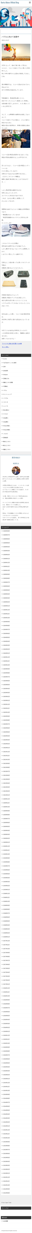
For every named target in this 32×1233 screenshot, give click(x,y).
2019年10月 (6, 854)
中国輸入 (5, 386)
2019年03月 (6, 881)
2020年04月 (6, 830)
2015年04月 (6, 1067)
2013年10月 (6, 1138)
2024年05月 (6, 637)
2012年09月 (6, 1189)
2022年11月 (6, 708)
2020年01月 (6, 842)
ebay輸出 (5, 421)
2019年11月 (6, 850)
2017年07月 (6, 960)
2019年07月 (6, 866)
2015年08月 (6, 1051)
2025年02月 (6, 602)
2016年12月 (6, 988)
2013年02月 (6, 1169)
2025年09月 (6, 574)
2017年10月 (6, 948)
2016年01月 (6, 1031)
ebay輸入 (5, 418)
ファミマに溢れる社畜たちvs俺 (12, 343)
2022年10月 (6, 712)
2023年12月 (6, 657)
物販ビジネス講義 (8, 382)
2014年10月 (6, 1090)
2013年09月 (6, 1141)
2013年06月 (6, 1153)
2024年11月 (6, 613)
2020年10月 (6, 806)
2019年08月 (6, 862)
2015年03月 (6, 1070)
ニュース (5, 406)
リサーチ (5, 402)
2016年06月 (6, 1011)
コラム (5, 390)
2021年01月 (6, 795)
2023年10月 (6, 665)
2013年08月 (6, 1145)
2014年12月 (6, 1082)
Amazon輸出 (6, 429)
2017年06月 (6, 964)
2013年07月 (6, 1149)
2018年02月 (6, 933)
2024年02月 (6, 649)
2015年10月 (6, 1043)
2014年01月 (6, 1126)
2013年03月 (6, 1165)
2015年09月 (6, 1047)
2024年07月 (6, 629)
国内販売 (5, 437)
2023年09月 (6, 669)
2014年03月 (6, 1118)
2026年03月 (6, 550)
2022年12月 (6, 704)
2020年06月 (6, 822)
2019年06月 (6, 870)
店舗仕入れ (6, 378)
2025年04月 (6, 594)
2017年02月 (6, 980)
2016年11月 (6, 992)
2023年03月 (6, 692)
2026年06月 (6, 539)
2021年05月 (6, 779)
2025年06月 (6, 586)
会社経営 (5, 370)
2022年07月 (6, 724)
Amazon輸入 (6, 425)
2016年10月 (6, 996)
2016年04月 (6, 1019)
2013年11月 (6, 1133)
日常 (4, 366)
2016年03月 (6, 1023)
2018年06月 (6, 917)
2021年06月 (6, 775)
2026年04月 (6, 546)
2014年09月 (6, 1094)
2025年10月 (6, 570)
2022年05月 (6, 732)
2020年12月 (6, 799)
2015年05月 (6, 1063)
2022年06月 (6, 728)
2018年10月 (6, 901)
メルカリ (5, 433)
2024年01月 (6, 653)
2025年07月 (6, 582)
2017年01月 (6, 984)
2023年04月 (6, 688)
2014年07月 (6, 1102)
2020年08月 (6, 814)
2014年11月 (6, 1086)
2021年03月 (6, 787)
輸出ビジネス (6, 441)
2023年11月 (6, 661)
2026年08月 (6, 531)
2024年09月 (6, 621)
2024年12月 (6, 609)
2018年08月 (6, 909)
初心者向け (6, 410)
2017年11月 (6, 944)
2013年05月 (6, 1157)
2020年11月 (6, 803)
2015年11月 (6, 1039)
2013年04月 (6, 1161)
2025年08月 (6, 578)
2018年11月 (6, 897)
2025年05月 (6, 590)
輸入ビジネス (6, 445)
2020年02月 (6, 838)
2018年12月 (6, 893)
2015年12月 (6, 1035)
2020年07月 (6, 818)
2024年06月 (6, 633)
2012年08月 (6, 1193)
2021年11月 (6, 755)
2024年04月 (6, 641)
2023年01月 (6, 700)
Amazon (5, 374)
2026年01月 (6, 558)
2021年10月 (6, 759)
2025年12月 (6, 562)
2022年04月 (6, 736)
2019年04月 (6, 877)
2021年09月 (6, 763)
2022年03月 (6, 739)
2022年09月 (6, 716)
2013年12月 (6, 1130)
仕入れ (5, 358)
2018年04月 (6, 925)
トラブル (5, 398)
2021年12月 (6, 751)
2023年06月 (6, 680)
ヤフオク (5, 414)
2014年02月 (6, 1122)
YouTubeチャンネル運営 (9, 362)
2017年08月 (6, 956)
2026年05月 (6, 542)
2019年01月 (6, 889)
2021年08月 (6, 767)
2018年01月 (6, 936)
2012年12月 (6, 1177)
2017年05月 (6, 968)
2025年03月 (6, 598)
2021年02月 (6, 791)
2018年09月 (6, 905)
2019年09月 (6, 858)
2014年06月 (6, 1106)
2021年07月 (6, 771)
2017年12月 (6, 940)
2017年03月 (6, 976)
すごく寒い (5, 347)
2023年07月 (6, 676)
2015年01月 (6, 1078)
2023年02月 (6, 696)
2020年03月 (6, 834)
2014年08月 (6, 1098)
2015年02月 (6, 1074)
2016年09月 (6, 1000)
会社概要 (5, 1221)
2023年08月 (6, 673)
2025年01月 (6, 606)
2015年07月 (6, 1055)
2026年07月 (6, 535)
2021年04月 (6, 783)
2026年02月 (6, 554)
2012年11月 (6, 1181)
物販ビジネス (6, 449)
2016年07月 (6, 1007)
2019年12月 (6, 846)
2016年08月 (6, 1004)
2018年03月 (6, 929)
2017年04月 (6, 972)
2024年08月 (6, 625)
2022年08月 (6, 720)
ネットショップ (7, 394)
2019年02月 (6, 885)
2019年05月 (6, 873)
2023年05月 (6, 684)
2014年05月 (6, 1110)
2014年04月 (6, 1114)
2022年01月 (6, 747)
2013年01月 (6, 1173)
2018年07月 (6, 913)
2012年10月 (6, 1185)
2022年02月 (6, 743)
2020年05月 (6, 826)
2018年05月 (6, 921)
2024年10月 (6, 617)
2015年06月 (6, 1059)
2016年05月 (6, 1015)
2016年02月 (6, 1027)
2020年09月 (6, 810)
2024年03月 (6, 645)
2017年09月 (6, 952)
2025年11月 (6, 566)
